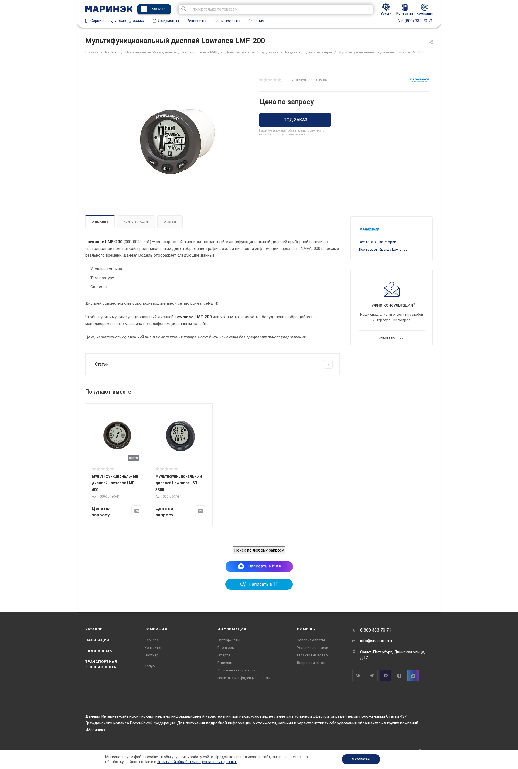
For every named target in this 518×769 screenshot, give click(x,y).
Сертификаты (228, 640)
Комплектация (136, 221)
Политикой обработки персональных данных (197, 762)
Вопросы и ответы (312, 663)
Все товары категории (377, 242)
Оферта (223, 655)
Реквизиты (196, 21)
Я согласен (361, 759)
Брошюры (226, 648)
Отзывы (170, 221)
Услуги (150, 666)
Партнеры (153, 655)
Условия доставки (312, 648)
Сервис (96, 20)
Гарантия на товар (312, 655)
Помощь (306, 629)
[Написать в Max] (259, 566)
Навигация (97, 640)
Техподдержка (130, 20)
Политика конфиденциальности (243, 678)
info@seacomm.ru (376, 640)
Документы (168, 20)
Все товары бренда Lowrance (383, 249)
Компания (156, 629)
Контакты (153, 648)
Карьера (152, 640)
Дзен (399, 675)
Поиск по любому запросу (259, 550)
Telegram (372, 675)
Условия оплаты (311, 640)
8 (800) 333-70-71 (416, 21)
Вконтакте (358, 675)
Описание (100, 221)
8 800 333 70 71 (375, 630)
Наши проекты (227, 21)
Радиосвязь (98, 651)
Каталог (158, 9)
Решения (256, 21)
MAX (413, 675)
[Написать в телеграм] (259, 588)
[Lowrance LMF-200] (177, 142)
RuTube (385, 675)
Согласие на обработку (236, 670)
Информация (231, 629)
